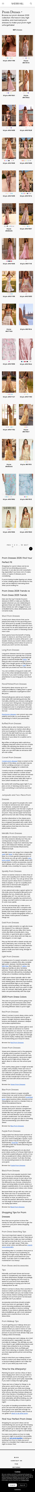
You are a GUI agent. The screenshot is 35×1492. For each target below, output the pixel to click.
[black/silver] (7, 226)
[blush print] (6, 427)
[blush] (11, 160)
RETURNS (16, 1467)
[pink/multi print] (9, 361)
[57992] (9, 484)
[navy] (27, 193)
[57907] (26, 415)
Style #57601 (9, 95)
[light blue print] (27, 394)
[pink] (24, 193)
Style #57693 (26, 296)
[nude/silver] (28, 160)
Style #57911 (26, 464)
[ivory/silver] (9, 226)
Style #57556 (9, 264)
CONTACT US (16, 1461)
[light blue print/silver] (26, 496)
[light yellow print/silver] (27, 496)
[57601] (9, 80)
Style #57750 (9, 330)
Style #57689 (26, 163)
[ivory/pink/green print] (26, 293)
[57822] (26, 349)
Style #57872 (26, 196)
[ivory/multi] (9, 326)
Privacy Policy (25, 1480)
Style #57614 (26, 329)
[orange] (23, 160)
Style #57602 (26, 97)
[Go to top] (30, 549)
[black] (9, 160)
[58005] (9, 214)
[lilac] (7, 160)
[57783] (26, 382)
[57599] (9, 181)
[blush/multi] (26, 261)
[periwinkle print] (10, 58)
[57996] (9, 349)
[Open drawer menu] (3, 3)
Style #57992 (9, 499)
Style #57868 (9, 163)
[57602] (26, 80)
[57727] (9, 382)
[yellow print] (12, 58)
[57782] (9, 415)
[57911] (26, 449)
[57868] (9, 148)
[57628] (26, 115)
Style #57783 (26, 397)
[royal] (21, 193)
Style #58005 (9, 230)
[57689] (26, 148)
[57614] (26, 314)
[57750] (9, 314)
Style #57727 (9, 397)
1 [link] (12, 545)
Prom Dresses (11, 12)
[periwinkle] (6, 160)
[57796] (9, 281)
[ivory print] (9, 58)
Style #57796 (9, 296)
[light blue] (27, 160)
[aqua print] (7, 58)
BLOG (16, 1457)
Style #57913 (26, 499)
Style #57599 (9, 196)
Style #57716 (26, 264)
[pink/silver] (11, 226)
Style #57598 (9, 130)
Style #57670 (26, 62)
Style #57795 (9, 61)
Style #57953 (26, 532)
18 (22, 545)
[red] (11, 261)
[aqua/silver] (10, 226)
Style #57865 (9, 532)
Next (26, 545)
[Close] (33, 1470)
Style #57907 (26, 431)
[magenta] (26, 361)
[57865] (9, 517)
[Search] (30, 3)
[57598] (9, 115)
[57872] (26, 181)
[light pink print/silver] (24, 496)
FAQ (16, 1464)
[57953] (26, 517)
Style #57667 (26, 229)
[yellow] (25, 160)
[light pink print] (6, 58)
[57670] (26, 46)
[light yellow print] (27, 58)
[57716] (26, 249)
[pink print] (9, 394)
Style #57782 (9, 430)
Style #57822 (26, 364)
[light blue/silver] (6, 226)
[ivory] (10, 160)
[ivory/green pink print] (26, 326)
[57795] (9, 46)
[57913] (26, 484)
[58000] (9, 449)
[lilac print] (26, 58)
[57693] (26, 281)
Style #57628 (26, 130)
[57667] (26, 214)
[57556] (9, 249)
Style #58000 (9, 465)
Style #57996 (9, 364)
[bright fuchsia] (4, 160)
